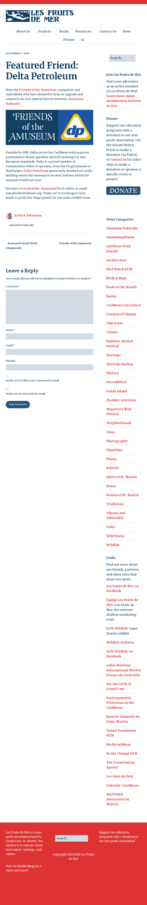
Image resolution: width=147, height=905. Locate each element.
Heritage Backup (119, 364)
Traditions (115, 504)
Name (10, 330)
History (112, 373)
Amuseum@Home (120, 237)
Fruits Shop (26, 866)
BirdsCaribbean (118, 745)
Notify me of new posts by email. (26, 393)
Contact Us (108, 31)
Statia (111, 486)
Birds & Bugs (116, 278)
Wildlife (113, 545)
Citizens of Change (121, 314)
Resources (83, 31)
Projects (44, 31)
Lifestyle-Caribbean (122, 785)
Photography (117, 441)
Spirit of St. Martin (121, 477)
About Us (23, 31)
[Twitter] (107, 892)
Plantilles (114, 450)
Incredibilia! (116, 382)
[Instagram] (112, 892)
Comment (13, 286)
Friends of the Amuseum (37, 90)
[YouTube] (123, 892)
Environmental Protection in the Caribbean (120, 703)
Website (10, 361)
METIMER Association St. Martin (118, 799)
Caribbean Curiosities (123, 305)
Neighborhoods (118, 423)
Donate (69, 40)
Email (10, 345)
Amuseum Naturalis (21, 225)
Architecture (116, 260)
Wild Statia (115, 536)
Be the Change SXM (122, 754)
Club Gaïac (114, 323)
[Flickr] (118, 892)
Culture (112, 332)
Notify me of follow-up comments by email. (32, 380)
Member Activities (121, 400)
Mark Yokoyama (29, 215)
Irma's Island (116, 391)
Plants (111, 459)
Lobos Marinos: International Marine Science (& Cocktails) (123, 670)
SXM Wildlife (117, 628)
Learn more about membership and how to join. (123, 101)
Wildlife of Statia (120, 642)
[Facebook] (102, 892)
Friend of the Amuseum (38, 188)
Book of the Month (121, 287)
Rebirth (112, 468)
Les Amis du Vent (119, 776)
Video (110, 527)
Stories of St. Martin (122, 495)
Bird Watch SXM (119, 269)
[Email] (130, 892)
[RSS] (138, 892)
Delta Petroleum (35, 170)
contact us (118, 160)
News (127, 31)
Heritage (113, 355)
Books (64, 31)
